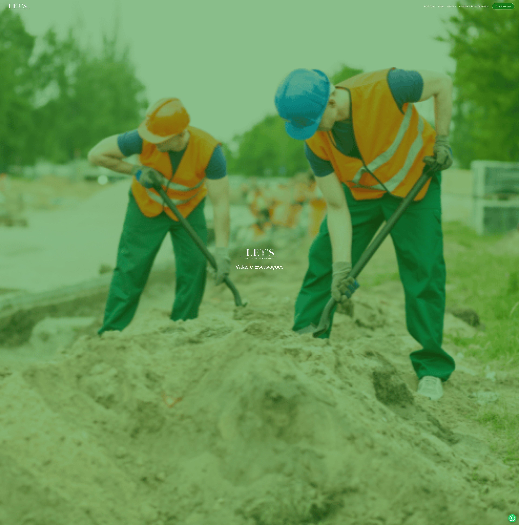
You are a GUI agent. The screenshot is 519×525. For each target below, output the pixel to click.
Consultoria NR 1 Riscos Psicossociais (473, 6)
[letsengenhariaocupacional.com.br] (17, 6)
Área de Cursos (429, 6)
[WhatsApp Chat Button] (512, 518)
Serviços (450, 6)
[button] (455, 6)
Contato (441, 6)
